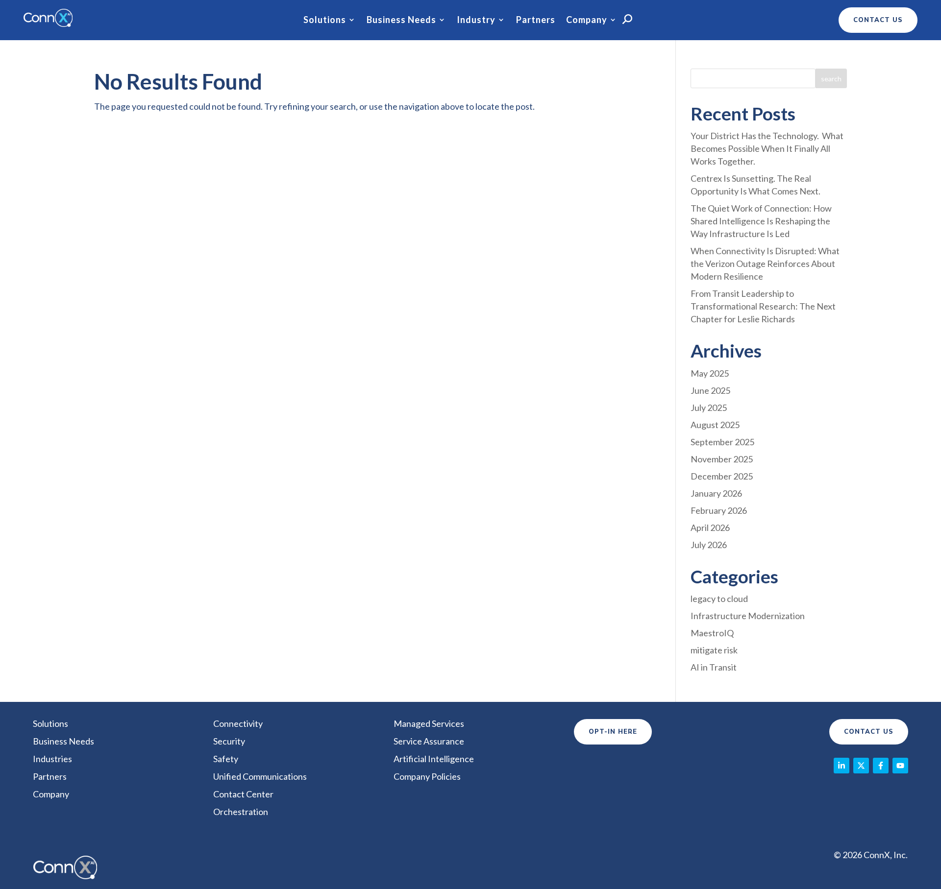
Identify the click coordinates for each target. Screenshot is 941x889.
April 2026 (710, 527)
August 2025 (715, 424)
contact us (878, 20)
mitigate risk (714, 650)
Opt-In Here (613, 731)
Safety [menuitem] (225, 758)
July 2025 (709, 407)
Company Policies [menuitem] (427, 776)
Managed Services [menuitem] (429, 723)
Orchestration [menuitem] (240, 811)
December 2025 (722, 476)
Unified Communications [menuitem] (260, 776)
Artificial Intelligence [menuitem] (434, 758)
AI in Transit (714, 667)
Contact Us (868, 731)
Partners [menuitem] (50, 776)
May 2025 (710, 373)
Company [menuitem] (51, 794)
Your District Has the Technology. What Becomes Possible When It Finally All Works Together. (767, 148)
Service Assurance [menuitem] (429, 741)
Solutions (324, 20)
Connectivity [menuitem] (238, 723)
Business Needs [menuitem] (63, 741)
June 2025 (710, 390)
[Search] (831, 78)
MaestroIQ (712, 632)
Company (586, 20)
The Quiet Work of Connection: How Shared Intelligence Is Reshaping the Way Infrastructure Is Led (761, 221)
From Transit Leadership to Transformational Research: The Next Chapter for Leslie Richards (763, 306)
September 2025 (722, 441)
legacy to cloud (719, 598)
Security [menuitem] (229, 741)
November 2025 (722, 459)
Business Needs (401, 20)
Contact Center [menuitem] (243, 794)
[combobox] (753, 78)
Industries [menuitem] (52, 758)
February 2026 (719, 510)
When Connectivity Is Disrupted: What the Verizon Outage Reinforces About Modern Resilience (765, 263)
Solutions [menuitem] (50, 723)
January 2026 (716, 493)
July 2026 (709, 544)
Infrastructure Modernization (748, 615)
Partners (535, 20)
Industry (476, 20)
